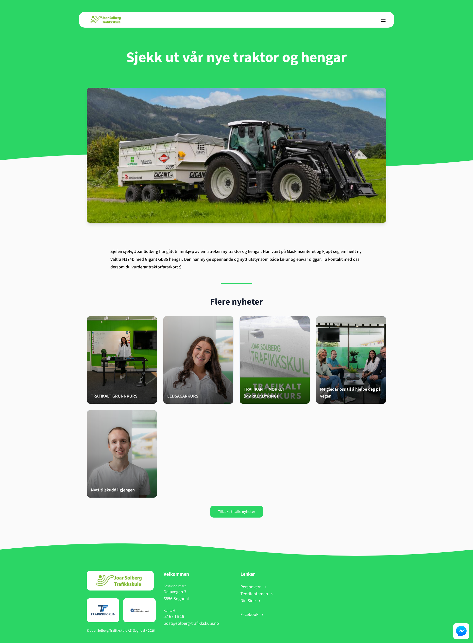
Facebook (249, 614)
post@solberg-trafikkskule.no (191, 623)
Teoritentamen (254, 594)
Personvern (251, 587)
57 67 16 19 (174, 616)
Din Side (248, 601)
